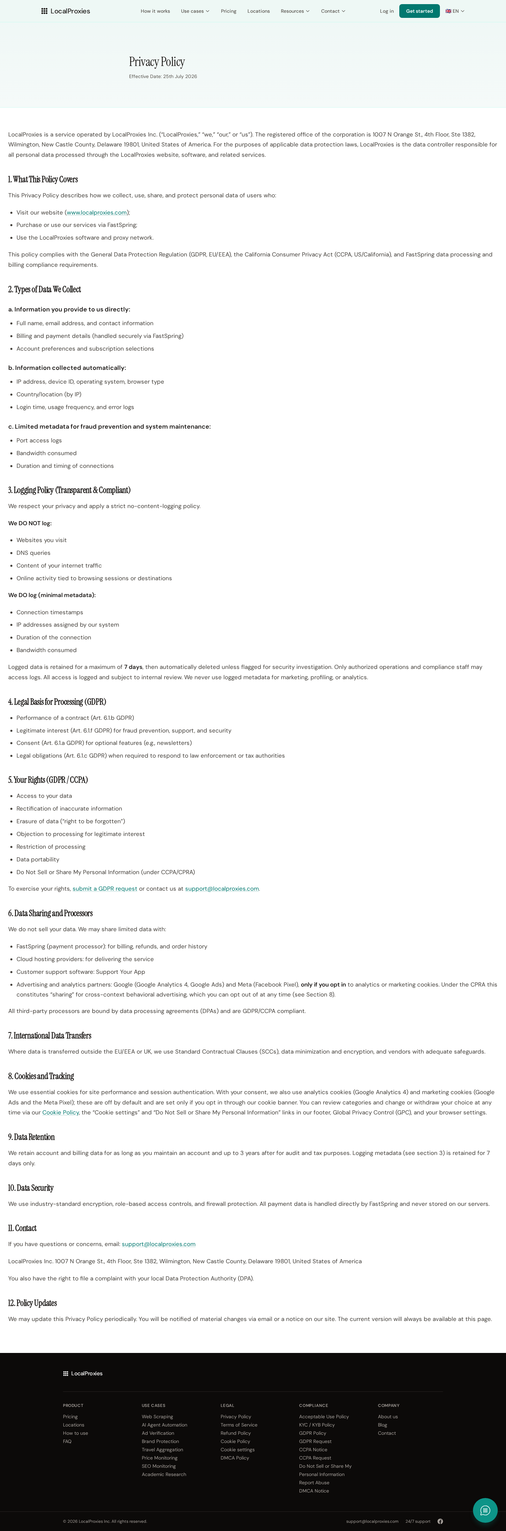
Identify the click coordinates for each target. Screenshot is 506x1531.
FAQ (67, 1441)
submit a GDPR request (105, 888)
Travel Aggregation (162, 1449)
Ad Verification (158, 1433)
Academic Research (164, 1474)
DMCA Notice (314, 1491)
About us (388, 1416)
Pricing (228, 11)
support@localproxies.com (222, 888)
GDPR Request (315, 1441)
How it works (155, 11)
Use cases (192, 11)
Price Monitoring (160, 1458)
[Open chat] (485, 1510)
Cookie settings (238, 1449)
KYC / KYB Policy (317, 1425)
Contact (330, 11)
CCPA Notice (313, 1449)
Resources (292, 11)
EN (452, 11)
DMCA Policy (235, 1458)
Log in (387, 11)
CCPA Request (315, 1458)
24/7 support (418, 1521)
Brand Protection (160, 1441)
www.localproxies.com (97, 212)
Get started (419, 11)
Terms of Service (239, 1425)
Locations (258, 11)
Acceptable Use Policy (324, 1416)
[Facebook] (440, 1521)
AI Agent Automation (164, 1425)
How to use (75, 1433)
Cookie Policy (60, 1112)
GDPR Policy (312, 1433)
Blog (382, 1425)
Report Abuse (314, 1482)
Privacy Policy (236, 1416)
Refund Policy (236, 1433)
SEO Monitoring (159, 1466)
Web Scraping (157, 1416)
